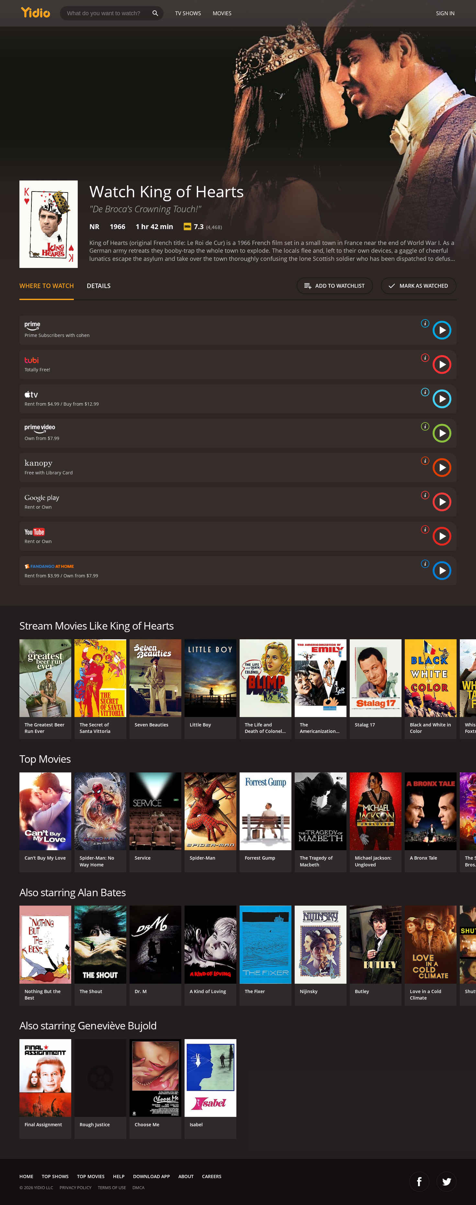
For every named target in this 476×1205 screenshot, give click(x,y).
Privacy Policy (75, 1187)
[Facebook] (419, 1182)
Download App (151, 1176)
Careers (211, 1176)
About (186, 1176)
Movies (222, 13)
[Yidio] (35, 14)
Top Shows (55, 1176)
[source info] (423, 323)
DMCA (138, 1187)
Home (26, 1176)
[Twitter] (446, 1182)
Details (98, 285)
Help (119, 1176)
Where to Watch (46, 285)
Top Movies (91, 1176)
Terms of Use (112, 1187)
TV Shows (188, 13)
